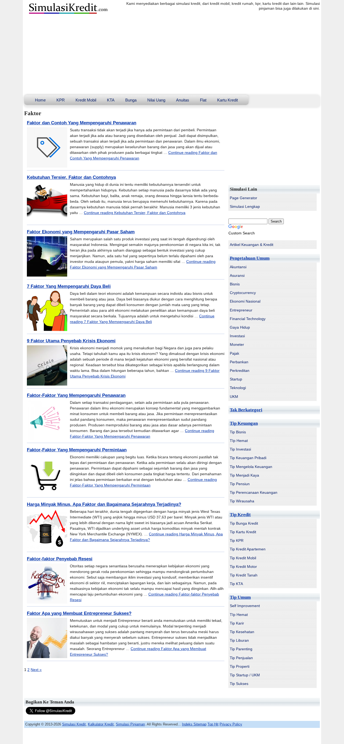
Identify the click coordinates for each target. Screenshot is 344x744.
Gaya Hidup (240, 327)
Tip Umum (240, 597)
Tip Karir (237, 623)
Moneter (237, 344)
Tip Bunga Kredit (244, 523)
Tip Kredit (240, 514)
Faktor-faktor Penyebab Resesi (59, 558)
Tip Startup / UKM (245, 675)
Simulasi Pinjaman (130, 724)
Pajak (234, 353)
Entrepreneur (241, 310)
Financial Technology (248, 319)
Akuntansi (238, 267)
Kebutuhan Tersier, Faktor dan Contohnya (71, 177)
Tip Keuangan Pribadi (248, 458)
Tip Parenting (241, 649)
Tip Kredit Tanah (243, 575)
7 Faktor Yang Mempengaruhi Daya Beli (69, 286)
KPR (60, 100)
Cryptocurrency (243, 293)
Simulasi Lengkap (245, 206)
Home (40, 100)
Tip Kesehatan (242, 632)
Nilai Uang (156, 100)
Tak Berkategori (246, 409)
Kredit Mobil (86, 100)
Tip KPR (236, 540)
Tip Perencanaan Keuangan (253, 492)
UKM (234, 396)
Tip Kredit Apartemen (248, 549)
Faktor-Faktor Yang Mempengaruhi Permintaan (77, 449)
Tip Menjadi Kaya (244, 475)
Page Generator (243, 198)
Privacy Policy (231, 724)
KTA (110, 100)
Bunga (131, 100)
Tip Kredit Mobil (243, 558)
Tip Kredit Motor (243, 566)
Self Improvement (245, 606)
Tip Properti (239, 666)
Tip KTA (236, 584)
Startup (236, 379)
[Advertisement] (172, 54)
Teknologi (238, 388)
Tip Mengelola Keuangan (251, 466)
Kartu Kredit (227, 100)
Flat (203, 100)
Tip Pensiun (240, 484)
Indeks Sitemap (194, 724)
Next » (36, 669)
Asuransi (237, 275)
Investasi (237, 336)
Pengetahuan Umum (250, 258)
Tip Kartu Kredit (243, 532)
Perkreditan (239, 370)
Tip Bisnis (238, 432)
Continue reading (134, 213)
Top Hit (212, 724)
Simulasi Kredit (74, 724)
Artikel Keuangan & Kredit (251, 244)
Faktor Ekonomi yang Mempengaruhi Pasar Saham (81, 231)
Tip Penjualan (241, 658)
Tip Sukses (239, 683)
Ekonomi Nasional (245, 301)
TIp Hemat (239, 440)
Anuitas (182, 100)
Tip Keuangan (244, 423)
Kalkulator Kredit (101, 724)
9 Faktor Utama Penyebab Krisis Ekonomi (71, 340)
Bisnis (235, 284)
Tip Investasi (240, 449)
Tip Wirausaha (242, 501)
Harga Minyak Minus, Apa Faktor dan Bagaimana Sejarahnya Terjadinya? (104, 504)
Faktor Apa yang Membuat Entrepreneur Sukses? (79, 613)
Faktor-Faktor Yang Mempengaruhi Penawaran (76, 395)
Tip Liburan (239, 640)
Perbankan (239, 362)
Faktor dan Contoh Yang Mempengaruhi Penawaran (81, 122)
